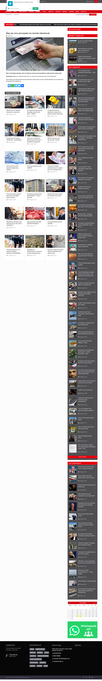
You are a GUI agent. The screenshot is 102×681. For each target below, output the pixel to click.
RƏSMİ (77, 11)
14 (89, 612)
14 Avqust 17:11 (32, 226)
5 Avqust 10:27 (82, 471)
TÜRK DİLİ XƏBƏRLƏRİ (35, 659)
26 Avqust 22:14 (83, 84)
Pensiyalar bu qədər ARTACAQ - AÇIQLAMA (14, 139)
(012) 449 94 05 (57, 653)
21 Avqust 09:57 (53, 171)
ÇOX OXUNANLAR (75, 463)
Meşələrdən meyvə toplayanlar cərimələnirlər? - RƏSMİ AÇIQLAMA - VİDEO (86, 351)
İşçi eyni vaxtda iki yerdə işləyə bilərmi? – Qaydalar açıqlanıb (34, 140)
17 (72, 614)
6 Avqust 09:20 (82, 584)
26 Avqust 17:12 (83, 259)
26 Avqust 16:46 (83, 288)
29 (92, 616)
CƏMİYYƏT (51, 11)
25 (77, 616)
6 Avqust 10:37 (82, 557)
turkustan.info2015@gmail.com (62, 658)
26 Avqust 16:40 (83, 299)
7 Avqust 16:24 (82, 566)
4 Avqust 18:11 (82, 548)
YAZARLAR (58, 11)
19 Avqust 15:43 (32, 199)
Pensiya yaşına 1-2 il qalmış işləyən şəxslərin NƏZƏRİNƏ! (13, 251)
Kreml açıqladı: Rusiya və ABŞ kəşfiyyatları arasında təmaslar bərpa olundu (86, 148)
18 (77, 614)
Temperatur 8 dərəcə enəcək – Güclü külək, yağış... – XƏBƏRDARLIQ (86, 399)
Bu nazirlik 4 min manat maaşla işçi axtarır (12, 167)
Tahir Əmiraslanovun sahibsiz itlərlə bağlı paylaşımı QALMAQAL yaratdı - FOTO (87, 446)
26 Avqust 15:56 (83, 357)
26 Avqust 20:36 (83, 153)
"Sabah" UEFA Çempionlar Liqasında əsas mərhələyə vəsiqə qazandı (86, 50)
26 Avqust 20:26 (83, 173)
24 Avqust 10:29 (32, 116)
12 (80, 612)
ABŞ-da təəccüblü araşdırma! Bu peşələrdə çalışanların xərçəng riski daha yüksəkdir (37, 24)
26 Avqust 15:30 (83, 393)
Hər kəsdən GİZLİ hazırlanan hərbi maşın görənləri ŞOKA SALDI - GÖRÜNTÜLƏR (86, 590)
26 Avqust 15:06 (83, 441)
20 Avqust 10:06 (12, 199)
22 (92, 614)
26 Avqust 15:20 (83, 413)
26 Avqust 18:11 (83, 201)
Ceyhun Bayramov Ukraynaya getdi (87, 581)
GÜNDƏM (71, 11)
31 (72, 618)
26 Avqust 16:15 (83, 318)
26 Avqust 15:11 (83, 422)
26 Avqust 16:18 (83, 308)
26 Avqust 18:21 (83, 182)
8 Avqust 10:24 (52, 255)
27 (85, 616)
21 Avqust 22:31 (12, 142)
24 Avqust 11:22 (12, 114)
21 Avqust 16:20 (32, 144)
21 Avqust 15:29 (53, 142)
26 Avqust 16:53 (83, 279)
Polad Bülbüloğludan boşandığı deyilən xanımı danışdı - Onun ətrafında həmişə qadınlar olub (86, 273)
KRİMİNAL (38, 11)
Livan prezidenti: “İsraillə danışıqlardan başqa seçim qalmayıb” (85, 168)
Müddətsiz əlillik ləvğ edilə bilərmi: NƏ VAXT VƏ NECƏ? (14, 223)
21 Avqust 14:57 (12, 171)
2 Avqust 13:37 (82, 577)
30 (96, 616)
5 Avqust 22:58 (82, 510)
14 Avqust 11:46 (53, 226)
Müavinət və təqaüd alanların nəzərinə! (13, 111)
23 (96, 614)
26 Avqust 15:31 (83, 386)
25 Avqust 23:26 (83, 54)
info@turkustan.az (41, 1)
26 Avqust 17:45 (83, 240)
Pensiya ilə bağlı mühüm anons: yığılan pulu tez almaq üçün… (55, 167)
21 (89, 614)
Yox (30, 8)
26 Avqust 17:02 (83, 268)
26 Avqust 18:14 (83, 191)
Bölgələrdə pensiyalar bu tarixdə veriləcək (55, 195)
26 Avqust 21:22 (83, 123)
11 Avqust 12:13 (12, 255)
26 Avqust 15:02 (83, 451)
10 (72, 612)
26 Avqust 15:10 (83, 432)
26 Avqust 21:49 (83, 94)
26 (80, 616)
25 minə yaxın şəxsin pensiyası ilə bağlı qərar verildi (13, 195)
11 (77, 612)
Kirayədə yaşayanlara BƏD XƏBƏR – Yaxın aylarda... (34, 195)
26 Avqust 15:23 (83, 404)
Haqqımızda (90, 1)
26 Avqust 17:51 (83, 230)
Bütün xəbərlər (82, 456)
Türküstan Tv (8, 14)
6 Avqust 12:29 (82, 539)
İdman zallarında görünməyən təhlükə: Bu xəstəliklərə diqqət (77, 24)
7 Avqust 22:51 (82, 490)
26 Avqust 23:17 (83, 75)
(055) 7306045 (56, 656)
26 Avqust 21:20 (83, 132)
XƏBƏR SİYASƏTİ (23, 11)
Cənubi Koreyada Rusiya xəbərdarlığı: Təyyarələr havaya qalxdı (86, 313)
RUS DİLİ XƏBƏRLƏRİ (43, 656)
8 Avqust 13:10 (32, 255)
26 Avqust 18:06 (83, 210)
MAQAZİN (31, 11)
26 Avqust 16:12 (83, 328)
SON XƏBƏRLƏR (74, 67)
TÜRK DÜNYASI (34, 662)
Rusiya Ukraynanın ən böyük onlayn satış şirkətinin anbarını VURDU (85, 524)
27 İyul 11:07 (82, 595)
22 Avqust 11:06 (53, 116)
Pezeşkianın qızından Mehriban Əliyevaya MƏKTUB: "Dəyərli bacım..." (86, 224)
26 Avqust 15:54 (83, 366)
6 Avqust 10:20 (82, 519)
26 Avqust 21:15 (83, 142)
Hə (35, 8)
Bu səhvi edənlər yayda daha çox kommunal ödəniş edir (55, 251)
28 (89, 616)
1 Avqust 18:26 (82, 530)
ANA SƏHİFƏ (8, 11)
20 (85, 614)
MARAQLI (64, 11)
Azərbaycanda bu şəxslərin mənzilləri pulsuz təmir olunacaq (55, 112)
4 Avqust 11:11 (82, 499)
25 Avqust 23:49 (83, 44)
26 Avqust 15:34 (83, 377)
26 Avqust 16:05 (83, 337)
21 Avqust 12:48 (32, 170)
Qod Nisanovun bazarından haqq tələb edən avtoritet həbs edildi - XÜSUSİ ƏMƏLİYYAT (86, 371)
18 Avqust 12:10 (53, 198)
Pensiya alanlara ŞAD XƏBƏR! (34, 167)
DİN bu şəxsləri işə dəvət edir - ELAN (54, 139)
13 (85, 612)
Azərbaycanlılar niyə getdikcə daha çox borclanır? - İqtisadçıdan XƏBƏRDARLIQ (87, 137)
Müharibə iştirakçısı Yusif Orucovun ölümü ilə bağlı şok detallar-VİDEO (85, 235)
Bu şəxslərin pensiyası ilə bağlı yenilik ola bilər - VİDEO (34, 112)
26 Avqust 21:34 (83, 104)
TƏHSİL (44, 11)
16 (96, 612)
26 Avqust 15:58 (83, 346)
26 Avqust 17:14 (83, 61)
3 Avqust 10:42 (82, 481)
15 (92, 612)
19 (80, 614)
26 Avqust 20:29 (83, 162)
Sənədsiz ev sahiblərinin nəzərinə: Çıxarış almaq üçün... (34, 251)
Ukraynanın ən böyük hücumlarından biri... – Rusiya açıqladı (85, 572)
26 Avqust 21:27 (83, 113)
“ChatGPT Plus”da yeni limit (85, 390)
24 (72, 616)
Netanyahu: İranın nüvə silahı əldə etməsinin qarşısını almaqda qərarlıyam (86, 504)
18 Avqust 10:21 (12, 227)
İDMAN (15, 11)
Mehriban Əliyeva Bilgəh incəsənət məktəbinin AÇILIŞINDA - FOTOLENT (87, 293)
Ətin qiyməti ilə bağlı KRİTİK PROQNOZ (34, 222)
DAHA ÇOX (83, 11)
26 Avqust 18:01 (83, 219)
